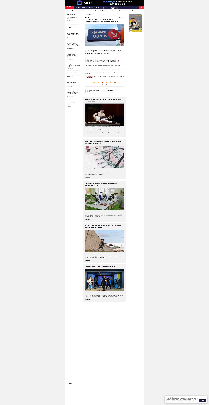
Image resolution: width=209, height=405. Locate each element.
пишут (118, 61)
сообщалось (90, 76)
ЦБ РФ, (107, 90)
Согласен (203, 400)
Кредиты (111, 90)
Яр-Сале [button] (95, 7)
